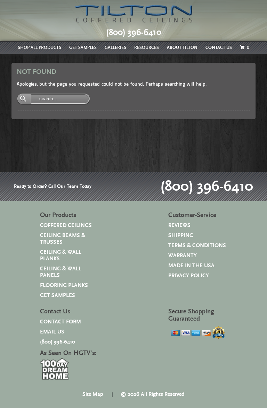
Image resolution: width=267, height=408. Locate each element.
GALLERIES (115, 47)
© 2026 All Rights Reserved (153, 394)
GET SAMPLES (83, 47)
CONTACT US (218, 47)
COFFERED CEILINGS (66, 225)
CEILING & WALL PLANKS (60, 255)
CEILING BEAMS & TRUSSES (62, 238)
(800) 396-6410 (206, 186)
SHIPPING (180, 235)
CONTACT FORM (60, 322)
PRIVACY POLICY (188, 275)
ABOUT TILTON (182, 47)
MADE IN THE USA (191, 265)
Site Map (92, 394)
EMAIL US (52, 332)
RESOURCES (146, 47)
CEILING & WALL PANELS (60, 272)
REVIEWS (179, 225)
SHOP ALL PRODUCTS (39, 47)
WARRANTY (182, 255)
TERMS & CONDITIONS (197, 245)
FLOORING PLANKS (64, 285)
